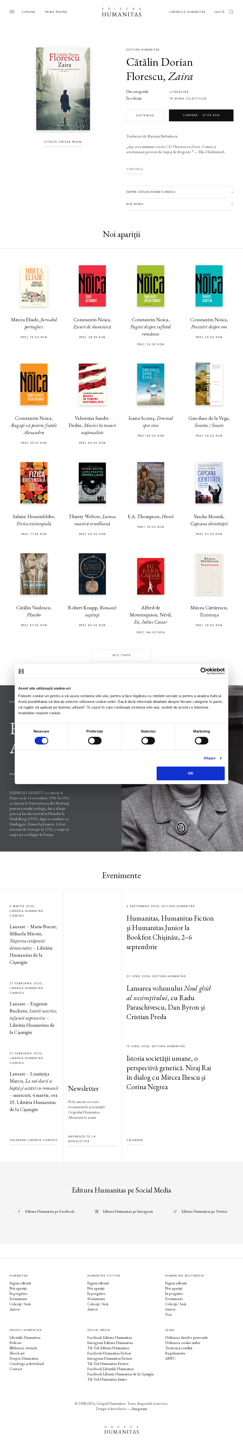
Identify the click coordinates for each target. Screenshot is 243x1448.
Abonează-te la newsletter (82, 1139)
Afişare (210, 758)
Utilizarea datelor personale (186, 1337)
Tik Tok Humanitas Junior (107, 1379)
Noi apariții (18, 1288)
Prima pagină (56, 12)
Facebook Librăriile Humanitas (110, 1368)
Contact (15, 1368)
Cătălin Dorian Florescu (159, 68)
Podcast (15, 1342)
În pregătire (18, 1293)
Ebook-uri (16, 1353)
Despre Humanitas (23, 1358)
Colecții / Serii (19, 1303)
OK (190, 773)
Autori (14, 1309)
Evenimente (18, 1298)
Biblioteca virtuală (23, 1347)
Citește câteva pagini (63, 141)
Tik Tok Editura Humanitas (108, 1347)
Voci (168, 1314)
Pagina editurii (20, 1283)
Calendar (134, 1140)
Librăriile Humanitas (187, 12)
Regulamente (175, 1353)
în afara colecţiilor (188, 98)
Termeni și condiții (178, 1347)
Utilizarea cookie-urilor (183, 1342)
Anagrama (139, 1408)
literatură (179, 92)
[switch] (95, 740)
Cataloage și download (26, 1363)
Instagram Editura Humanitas (110, 1342)
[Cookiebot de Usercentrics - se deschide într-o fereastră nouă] (204, 671)
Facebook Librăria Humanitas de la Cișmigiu (120, 1374)
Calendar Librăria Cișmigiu (33, 1140)
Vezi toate (121, 655)
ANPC (170, 1358)
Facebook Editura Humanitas (109, 1337)
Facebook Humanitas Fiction (109, 1353)
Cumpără (201, 115)
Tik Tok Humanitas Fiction (107, 1363)
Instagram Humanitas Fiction (109, 1358)
